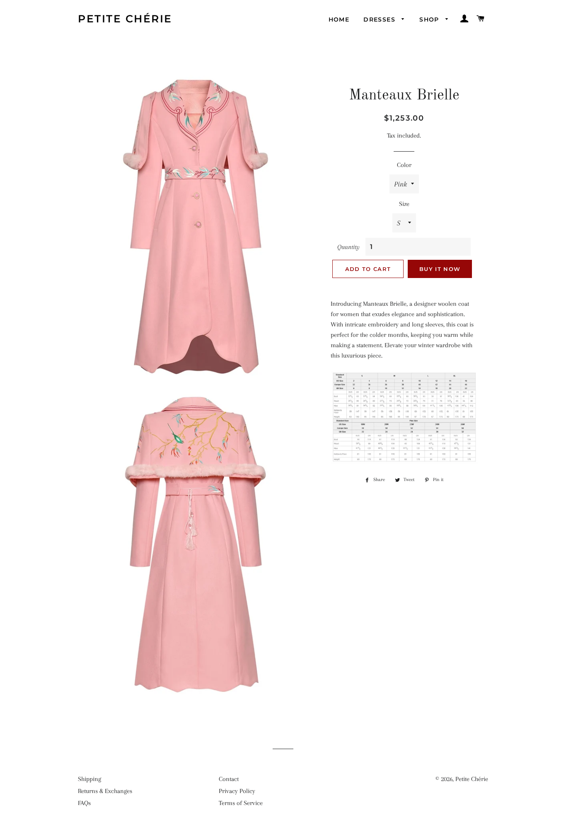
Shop (430, 19)
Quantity (348, 247)
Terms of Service (241, 803)
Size (404, 204)
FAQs (84, 803)
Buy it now (439, 269)
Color (404, 165)
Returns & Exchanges (105, 791)
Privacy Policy (237, 791)
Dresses (380, 19)
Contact (229, 779)
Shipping (89, 779)
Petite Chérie (125, 18)
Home (339, 19)
